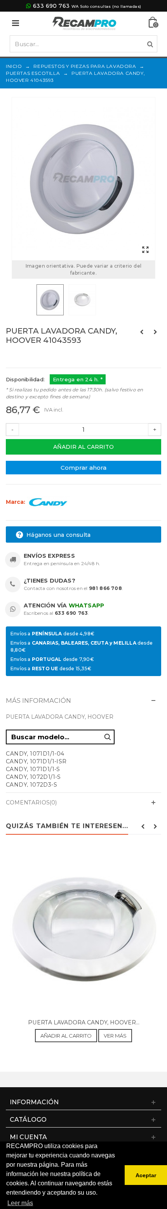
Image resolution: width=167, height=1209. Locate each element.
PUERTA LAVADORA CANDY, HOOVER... (83, 1022)
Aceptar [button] (146, 1175)
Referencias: (23, 357)
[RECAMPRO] (84, 23)
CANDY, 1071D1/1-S (33, 769)
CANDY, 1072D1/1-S (33, 776)
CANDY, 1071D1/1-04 (35, 753)
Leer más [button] (20, 1203)
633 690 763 (51, 5)
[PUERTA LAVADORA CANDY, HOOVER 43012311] (83, 930)
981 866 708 (105, 588)
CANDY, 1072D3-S (31, 784)
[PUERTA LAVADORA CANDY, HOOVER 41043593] (83, 178)
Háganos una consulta (57, 534)
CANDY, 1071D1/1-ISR (36, 761)
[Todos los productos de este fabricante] (48, 501)
